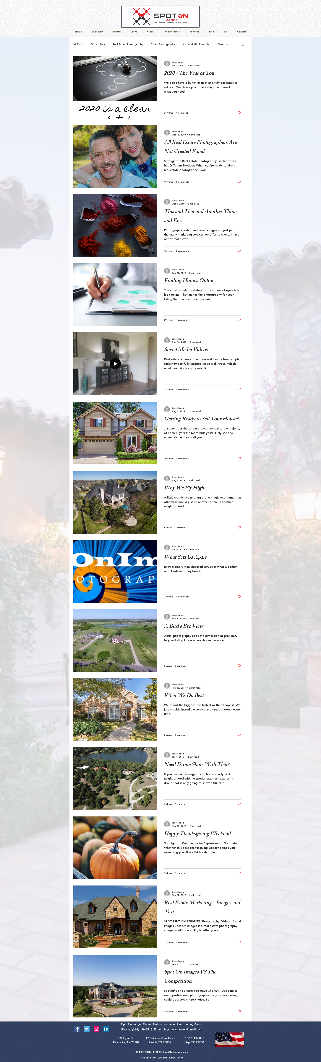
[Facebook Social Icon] (77, 1029)
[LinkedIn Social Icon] (106, 1029)
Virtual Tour (98, 44)
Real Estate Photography (128, 44)
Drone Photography (162, 44)
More (221, 44)
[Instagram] (96, 1029)
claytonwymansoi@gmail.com (183, 1029)
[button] (243, 45)
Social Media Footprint (196, 44)
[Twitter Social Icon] (87, 1029)
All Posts (78, 44)
